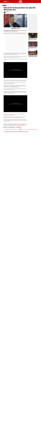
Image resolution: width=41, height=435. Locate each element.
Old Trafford (22, 82)
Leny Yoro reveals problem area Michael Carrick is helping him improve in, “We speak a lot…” (32, 48)
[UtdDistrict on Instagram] (8, 1)
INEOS (23, 85)
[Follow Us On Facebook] (16, 28)
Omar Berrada (13, 116)
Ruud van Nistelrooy (15, 114)
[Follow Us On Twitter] (17, 28)
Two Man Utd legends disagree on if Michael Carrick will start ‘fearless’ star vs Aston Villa (32, 56)
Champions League (21, 33)
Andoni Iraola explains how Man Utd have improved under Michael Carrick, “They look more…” (32, 39)
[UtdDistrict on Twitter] (5, 1)
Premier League (9, 33)
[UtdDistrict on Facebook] (4, 1)
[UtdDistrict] (20, 1)
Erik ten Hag (16, 54)
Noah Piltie (30, 40)
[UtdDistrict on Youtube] (6, 1)
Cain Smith (7, 11)
